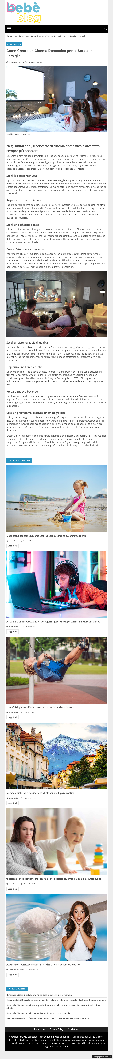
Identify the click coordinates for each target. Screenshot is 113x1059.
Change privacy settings (102, 1056)
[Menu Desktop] (9, 29)
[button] (105, 28)
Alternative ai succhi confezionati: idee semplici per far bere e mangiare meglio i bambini (47, 1018)
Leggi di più (12, 546)
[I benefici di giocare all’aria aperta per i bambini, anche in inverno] (56, 670)
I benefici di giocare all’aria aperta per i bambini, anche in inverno (40, 707)
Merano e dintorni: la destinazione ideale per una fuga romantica (40, 793)
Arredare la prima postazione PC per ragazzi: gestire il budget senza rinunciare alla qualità (53, 621)
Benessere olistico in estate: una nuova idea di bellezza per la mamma (39, 995)
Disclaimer (73, 1029)
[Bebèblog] (23, 12)
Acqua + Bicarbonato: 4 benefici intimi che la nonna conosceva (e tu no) (43, 964)
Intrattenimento (14, 44)
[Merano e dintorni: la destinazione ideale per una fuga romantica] (56, 756)
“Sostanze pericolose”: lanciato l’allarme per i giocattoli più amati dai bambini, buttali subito (53, 878)
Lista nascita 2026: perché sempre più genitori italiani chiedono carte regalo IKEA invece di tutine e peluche (56, 1000)
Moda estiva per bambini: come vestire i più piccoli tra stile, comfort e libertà (46, 535)
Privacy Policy (56, 1029)
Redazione (39, 1029)
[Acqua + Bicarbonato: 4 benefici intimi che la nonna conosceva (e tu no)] (56, 927)
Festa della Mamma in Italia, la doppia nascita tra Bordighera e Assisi (38, 1013)
